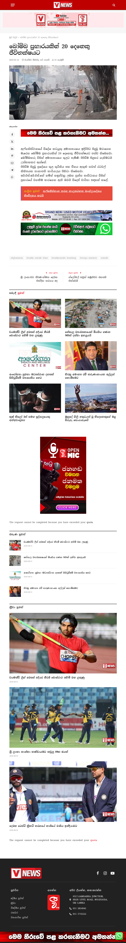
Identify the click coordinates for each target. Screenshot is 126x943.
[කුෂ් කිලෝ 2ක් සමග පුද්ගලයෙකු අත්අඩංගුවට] (35, 398)
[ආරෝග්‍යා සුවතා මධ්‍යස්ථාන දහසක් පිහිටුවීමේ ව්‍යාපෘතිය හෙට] (35, 355)
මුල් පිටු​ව (13, 37)
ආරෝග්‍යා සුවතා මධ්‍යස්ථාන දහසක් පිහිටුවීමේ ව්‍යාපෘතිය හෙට (31, 376)
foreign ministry (88, 258)
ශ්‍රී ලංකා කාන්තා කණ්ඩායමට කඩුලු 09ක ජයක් (38, 751)
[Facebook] (12, 134)
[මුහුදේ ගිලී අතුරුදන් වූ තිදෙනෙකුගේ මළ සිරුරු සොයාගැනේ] (91, 398)
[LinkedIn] (12, 149)
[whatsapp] (66, 229)
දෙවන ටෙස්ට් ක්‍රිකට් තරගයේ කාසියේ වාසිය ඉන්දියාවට (43, 826)
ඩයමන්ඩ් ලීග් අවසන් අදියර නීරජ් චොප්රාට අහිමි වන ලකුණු (29, 333)
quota (90, 522)
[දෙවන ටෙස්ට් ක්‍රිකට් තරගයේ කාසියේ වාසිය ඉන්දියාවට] (63, 791)
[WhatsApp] (12, 177)
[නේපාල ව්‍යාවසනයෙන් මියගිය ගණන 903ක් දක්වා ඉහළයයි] (91, 313)
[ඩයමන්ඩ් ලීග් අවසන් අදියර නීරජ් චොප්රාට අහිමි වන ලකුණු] (35, 313)
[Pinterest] (12, 156)
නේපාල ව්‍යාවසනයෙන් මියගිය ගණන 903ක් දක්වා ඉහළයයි (87, 333)
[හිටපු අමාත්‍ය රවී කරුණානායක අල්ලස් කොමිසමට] (91, 355)
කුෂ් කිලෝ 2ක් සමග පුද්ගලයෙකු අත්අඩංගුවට (29, 418)
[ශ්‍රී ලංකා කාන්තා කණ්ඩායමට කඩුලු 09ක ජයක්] (63, 717)
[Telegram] (12, 170)
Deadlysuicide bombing (64, 258)
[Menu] (13, 5)
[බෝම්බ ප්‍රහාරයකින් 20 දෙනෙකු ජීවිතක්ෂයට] (63, 92)
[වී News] (63, 5)
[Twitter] (12, 142)
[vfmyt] (63, 20)
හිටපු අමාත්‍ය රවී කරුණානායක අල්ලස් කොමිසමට (89, 376)
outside (104, 258)
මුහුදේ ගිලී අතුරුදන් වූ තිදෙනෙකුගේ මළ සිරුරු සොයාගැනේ (90, 418)
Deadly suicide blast (37, 258)
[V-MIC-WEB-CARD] (63, 475)
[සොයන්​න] (113, 5)
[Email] (12, 163)
